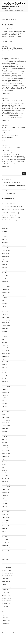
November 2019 (6, 453)
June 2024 (4, 300)
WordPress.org (5, 623)
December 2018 (6, 484)
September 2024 (6, 292)
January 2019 (5, 481)
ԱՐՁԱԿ (4, 564)
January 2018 (5, 514)
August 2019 (5, 461)
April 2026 (4, 239)
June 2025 (4, 267)
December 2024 (6, 284)
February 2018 (5, 512)
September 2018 (6, 492)
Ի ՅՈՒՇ (4, 584)
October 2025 (5, 256)
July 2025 (4, 264)
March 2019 (5, 475)
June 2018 (4, 500)
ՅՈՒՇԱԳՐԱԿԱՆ (6, 603)
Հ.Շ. (3, 212)
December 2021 (6, 384)
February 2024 (5, 311)
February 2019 (5, 478)
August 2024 (5, 295)
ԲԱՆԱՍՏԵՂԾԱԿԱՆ (7, 570)
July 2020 (4, 431)
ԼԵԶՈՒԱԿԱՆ (5, 589)
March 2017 (5, 539)
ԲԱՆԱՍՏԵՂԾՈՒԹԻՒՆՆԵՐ (8, 188)
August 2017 (5, 528)
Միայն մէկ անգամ (7, 190)
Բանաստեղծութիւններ (8, 193)
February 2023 (5, 345)
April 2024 (4, 306)
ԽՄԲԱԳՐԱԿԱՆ (6, 595)
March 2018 (5, 509)
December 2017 (6, 517)
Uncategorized (5, 559)
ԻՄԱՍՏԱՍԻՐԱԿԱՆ (7, 587)
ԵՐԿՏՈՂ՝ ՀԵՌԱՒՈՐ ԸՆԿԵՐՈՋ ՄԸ (13, 127)
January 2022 (5, 381)
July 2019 (4, 464)
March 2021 (5, 409)
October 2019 (5, 456)
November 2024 (6, 286)
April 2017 (4, 537)
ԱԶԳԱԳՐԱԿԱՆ (6, 562)
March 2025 (5, 275)
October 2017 (5, 523)
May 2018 (4, 503)
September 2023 (6, 325)
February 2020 (5, 445)
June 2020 (4, 434)
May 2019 (4, 470)
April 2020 (4, 439)
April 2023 (4, 339)
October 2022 (5, 356)
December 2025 (6, 250)
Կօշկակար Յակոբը (18, 209)
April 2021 (4, 406)
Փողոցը (15, 220)
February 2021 (5, 411)
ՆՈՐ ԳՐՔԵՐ (5, 606)
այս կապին (5, 38)
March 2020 (5, 442)
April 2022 (4, 373)
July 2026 (4, 231)
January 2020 (5, 448)
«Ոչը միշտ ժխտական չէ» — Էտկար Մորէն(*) (13, 185)
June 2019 (4, 467)
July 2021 (4, 398)
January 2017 (5, 545)
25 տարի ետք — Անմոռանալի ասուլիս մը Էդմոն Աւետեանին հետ (12, 50)
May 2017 (4, 534)
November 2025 (6, 253)
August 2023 (5, 328)
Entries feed (5, 617)
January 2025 (5, 281)
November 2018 (6, 487)
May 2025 (4, 270)
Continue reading (6, 93)
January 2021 (5, 414)
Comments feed (6, 620)
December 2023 (6, 317)
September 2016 (6, 550)
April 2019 (4, 473)
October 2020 (5, 423)
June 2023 (4, 334)
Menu (14, 14)
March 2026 (5, 242)
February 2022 (5, 378)
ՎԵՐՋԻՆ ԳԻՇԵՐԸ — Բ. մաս (11, 147)
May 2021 (4, 403)
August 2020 (5, 428)
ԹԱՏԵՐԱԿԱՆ (5, 578)
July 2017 (4, 531)
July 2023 (4, 331)
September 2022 (6, 359)
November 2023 (6, 320)
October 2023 (5, 323)
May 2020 (4, 436)
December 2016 (6, 548)
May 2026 (4, 236)
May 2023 (4, 336)
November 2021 (6, 386)
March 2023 (5, 342)
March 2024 (5, 309)
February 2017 (5, 542)
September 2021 (6, 392)
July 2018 (4, 498)
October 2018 (5, 489)
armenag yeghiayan (6, 209)
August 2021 (5, 395)
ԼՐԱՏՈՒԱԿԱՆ (5, 592)
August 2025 (5, 261)
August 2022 (5, 361)
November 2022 (6, 353)
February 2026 (5, 245)
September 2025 (6, 259)
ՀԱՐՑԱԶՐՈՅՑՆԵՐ (7, 598)
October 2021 (5, 389)
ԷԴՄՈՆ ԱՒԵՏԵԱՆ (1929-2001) (12, 100)
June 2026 (4, 234)
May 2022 (4, 370)
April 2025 (4, 272)
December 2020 (6, 417)
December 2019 (6, 450)
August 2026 (5, 228)
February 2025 (5, 278)
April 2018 (4, 506)
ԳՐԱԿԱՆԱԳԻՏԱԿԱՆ (7, 576)
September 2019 (6, 459)
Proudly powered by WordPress (9, 632)
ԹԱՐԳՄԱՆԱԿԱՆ (6, 581)
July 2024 (4, 297)
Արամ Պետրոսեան (7, 202)
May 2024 (4, 303)
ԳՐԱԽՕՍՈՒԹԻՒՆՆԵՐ (7, 573)
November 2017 (6, 520)
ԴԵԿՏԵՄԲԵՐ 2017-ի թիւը (11, 25)
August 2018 (5, 495)
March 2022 (5, 375)
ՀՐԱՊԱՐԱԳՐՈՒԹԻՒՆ (7, 601)
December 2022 (6, 350)
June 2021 (4, 400)
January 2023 (5, 348)
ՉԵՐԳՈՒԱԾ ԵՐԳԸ (18, 206)
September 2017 (6, 525)
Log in (3, 615)
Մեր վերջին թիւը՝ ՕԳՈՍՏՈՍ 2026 (11, 182)
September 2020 (6, 425)
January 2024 (5, 314)
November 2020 (6, 420)
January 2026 (5, 247)
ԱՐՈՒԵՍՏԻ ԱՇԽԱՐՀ (7, 567)
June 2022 (4, 367)
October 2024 (5, 289)
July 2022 (4, 364)
